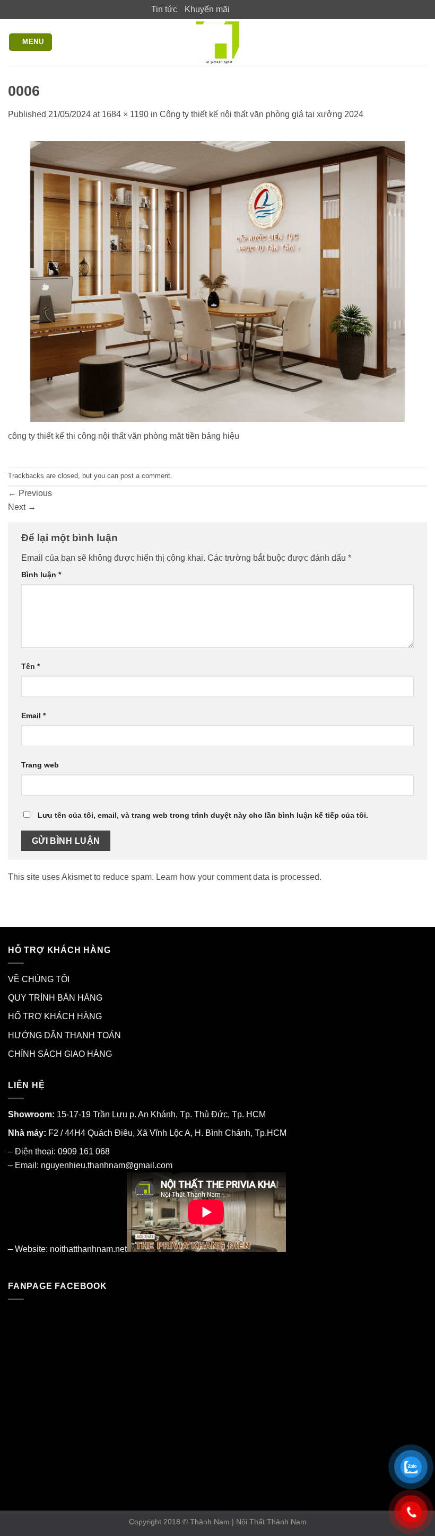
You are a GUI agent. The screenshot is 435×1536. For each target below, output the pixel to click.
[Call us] (279, 9)
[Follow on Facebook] (238, 9)
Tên (30, 666)
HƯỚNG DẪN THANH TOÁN (64, 1035)
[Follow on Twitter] (259, 9)
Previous (30, 493)
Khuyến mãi (207, 9)
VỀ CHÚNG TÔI (38, 979)
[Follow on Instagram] (248, 9)
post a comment (145, 476)
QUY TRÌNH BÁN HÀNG (55, 997)
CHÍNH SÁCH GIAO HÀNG (60, 1053)
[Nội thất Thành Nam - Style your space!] (218, 42)
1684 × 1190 (125, 114)
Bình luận (41, 574)
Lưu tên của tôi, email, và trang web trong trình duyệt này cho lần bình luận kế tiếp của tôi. (203, 815)
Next (22, 506)
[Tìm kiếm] (422, 42)
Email (33, 715)
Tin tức (164, 9)
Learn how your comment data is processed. (238, 876)
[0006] (217, 281)
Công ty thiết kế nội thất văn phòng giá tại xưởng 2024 (261, 114)
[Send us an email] (269, 9)
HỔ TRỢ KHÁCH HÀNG (55, 1016)
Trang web (40, 765)
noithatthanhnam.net (88, 1248)
